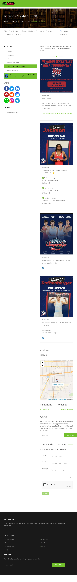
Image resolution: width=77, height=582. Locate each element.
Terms (7, 543)
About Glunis (9, 539)
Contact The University (14, 62)
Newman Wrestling (58, 384)
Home (6, 21)
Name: (44, 455)
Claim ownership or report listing (17, 66)
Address (9, 51)
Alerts (9, 59)
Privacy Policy (9, 546)
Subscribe (70, 435)
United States (15, 21)
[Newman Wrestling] (57, 380)
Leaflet (49, 399)
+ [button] (42, 362)
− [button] (42, 365)
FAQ (6, 550)
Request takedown (12, 70)
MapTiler (55, 399)
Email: (44, 462)
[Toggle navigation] (72, 4)
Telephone (10, 55)
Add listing (44, 543)
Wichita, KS (26, 21)
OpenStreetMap (62, 399)
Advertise (44, 539)
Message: (45, 469)
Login (43, 546)
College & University (13, 112)
